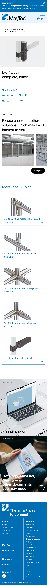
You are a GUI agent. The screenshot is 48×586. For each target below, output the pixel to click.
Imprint (28, 571)
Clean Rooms (30, 527)
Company (7, 559)
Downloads (8, 550)
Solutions (31, 521)
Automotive (30, 556)
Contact (6, 572)
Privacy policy (30, 574)
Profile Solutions (31, 545)
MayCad (6, 545)
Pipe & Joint (18, 30)
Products (6, 30)
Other (28, 565)
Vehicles (29, 542)
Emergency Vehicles (33, 539)
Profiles (4, 524)
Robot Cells (30, 524)
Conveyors (29, 533)
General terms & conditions (34, 577)
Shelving (29, 554)
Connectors (6, 533)
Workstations (30, 536)
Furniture (29, 559)
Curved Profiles (7, 527)
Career (5, 564)
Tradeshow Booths (32, 562)
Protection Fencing (32, 530)
